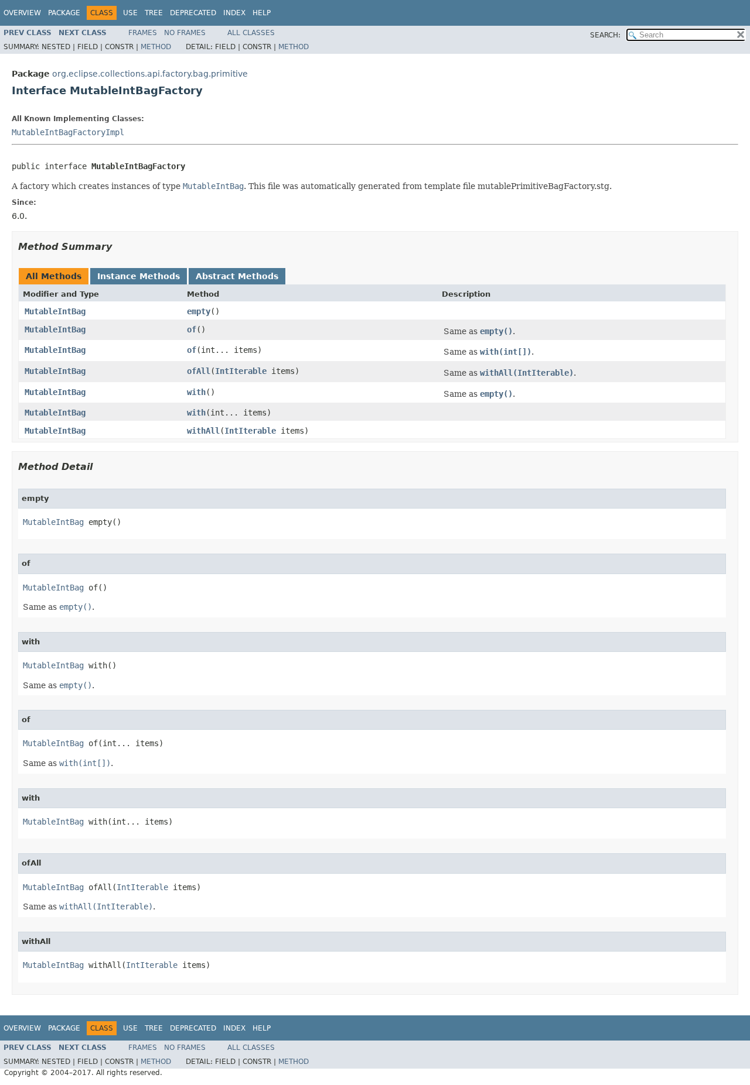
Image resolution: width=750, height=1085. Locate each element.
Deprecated (193, 13)
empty (198, 311)
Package (64, 13)
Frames (142, 33)
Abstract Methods (237, 276)
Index (234, 13)
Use (130, 13)
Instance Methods (138, 276)
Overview (22, 13)
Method (156, 47)
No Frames (185, 33)
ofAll (198, 371)
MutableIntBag (55, 311)
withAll (203, 430)
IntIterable (241, 371)
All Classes (251, 33)
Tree (154, 13)
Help (262, 13)
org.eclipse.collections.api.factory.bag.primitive (150, 73)
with (196, 392)
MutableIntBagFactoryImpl (68, 132)
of (191, 329)
